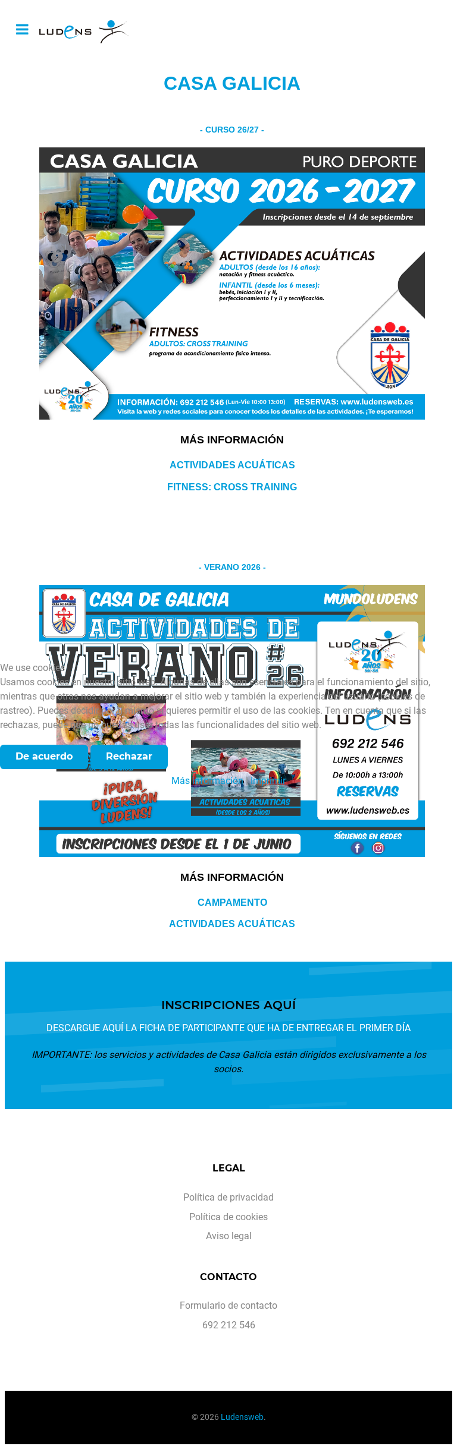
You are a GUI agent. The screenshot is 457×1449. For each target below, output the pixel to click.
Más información (207, 780)
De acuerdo (44, 756)
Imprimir (268, 780)
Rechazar (129, 756)
